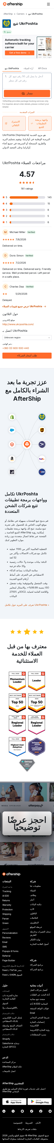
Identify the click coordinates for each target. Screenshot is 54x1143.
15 (49, 203)
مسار (30, 93)
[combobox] (27, 337)
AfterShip (8, 14)
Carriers (20, 14)
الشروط (29, 1122)
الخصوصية (17, 1122)
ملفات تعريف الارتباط (27, 1129)
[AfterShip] (13, 4)
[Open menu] (48, 4)
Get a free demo (17, 52)
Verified (31, 232)
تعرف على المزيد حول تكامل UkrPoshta (27, 604)
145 (50, 197)
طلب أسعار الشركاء (27, 355)
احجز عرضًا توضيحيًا (27, 823)
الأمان (38, 1122)
